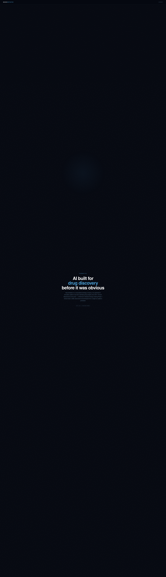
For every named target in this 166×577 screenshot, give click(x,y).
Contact (161, 2)
